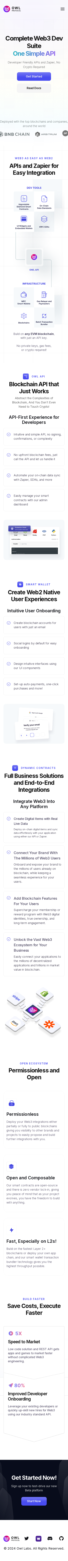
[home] (12, 9)
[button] (63, 9)
